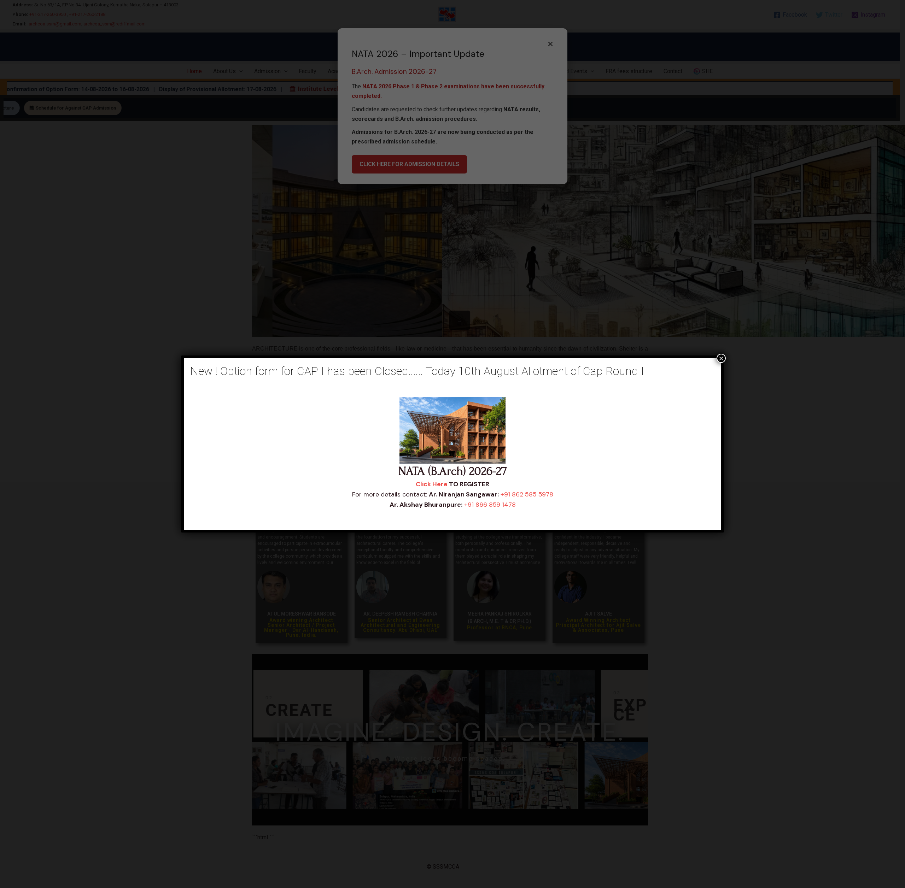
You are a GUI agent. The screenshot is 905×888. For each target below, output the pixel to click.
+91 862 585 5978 (527, 494)
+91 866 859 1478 (490, 504)
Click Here (432, 484)
